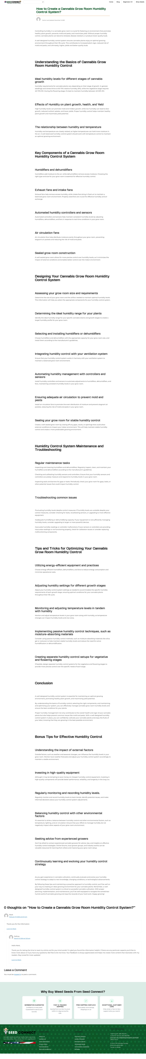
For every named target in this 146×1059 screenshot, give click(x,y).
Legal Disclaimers (44, 1041)
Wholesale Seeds (80, 1044)
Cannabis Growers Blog (13, 3)
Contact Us (42, 1039)
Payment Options (80, 1036)
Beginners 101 (127, 2)
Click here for (124, 1037)
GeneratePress (86, 1056)
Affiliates (77, 1049)
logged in (17, 974)
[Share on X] (3, 529)
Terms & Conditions (45, 1049)
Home (111, 2)
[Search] (43, 2)
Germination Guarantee (82, 1046)
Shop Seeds (140, 2)
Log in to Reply (11, 929)
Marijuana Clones (80, 1041)
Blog (118, 2)
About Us (42, 1036)
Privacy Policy (43, 1044)
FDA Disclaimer (43, 1046)
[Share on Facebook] (3, 525)
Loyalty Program (80, 1039)
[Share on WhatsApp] (3, 534)
